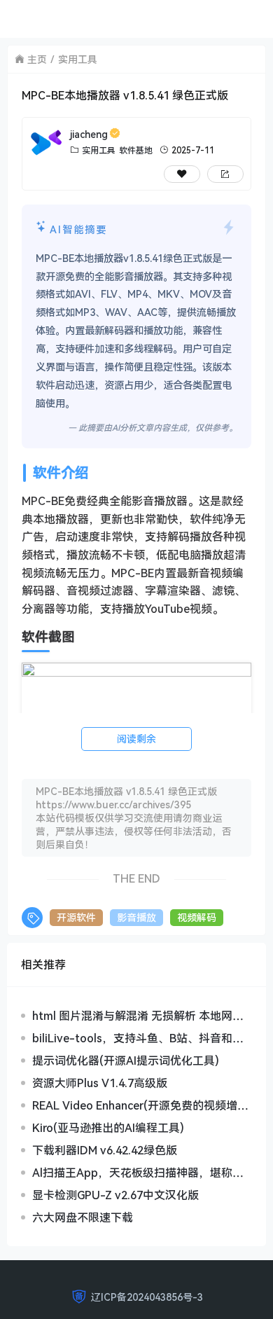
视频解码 (196, 917)
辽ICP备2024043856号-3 (147, 1297)
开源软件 (76, 917)
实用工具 (77, 59)
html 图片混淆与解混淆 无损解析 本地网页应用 (138, 1015)
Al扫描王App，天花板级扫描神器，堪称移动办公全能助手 (138, 1172)
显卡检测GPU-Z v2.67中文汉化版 (115, 1195)
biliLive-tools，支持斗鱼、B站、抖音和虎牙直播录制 (138, 1038)
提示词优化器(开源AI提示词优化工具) (125, 1060)
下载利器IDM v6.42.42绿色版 (104, 1150)
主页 (37, 59)
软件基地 (136, 150)
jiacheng (89, 134)
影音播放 (136, 917)
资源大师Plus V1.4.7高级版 (99, 1083)
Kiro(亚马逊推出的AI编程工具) (108, 1127)
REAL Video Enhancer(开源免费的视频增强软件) (140, 1105)
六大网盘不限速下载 (82, 1217)
